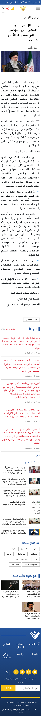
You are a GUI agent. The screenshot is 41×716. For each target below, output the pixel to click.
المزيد (37, 455)
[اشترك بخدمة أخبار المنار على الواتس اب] (28, 672)
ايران (35, 559)
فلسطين (24, 548)
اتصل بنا (16, 705)
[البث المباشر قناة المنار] (16, 672)
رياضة (20, 654)
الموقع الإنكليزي (32, 702)
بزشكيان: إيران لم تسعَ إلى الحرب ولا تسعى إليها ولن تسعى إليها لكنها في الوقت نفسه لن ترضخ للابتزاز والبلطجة (22, 413)
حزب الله (34, 554)
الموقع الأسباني (10, 702)
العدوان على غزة (22, 559)
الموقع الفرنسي (21, 702)
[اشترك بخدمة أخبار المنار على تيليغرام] (35, 672)
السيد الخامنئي (31, 319)
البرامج (6, 644)
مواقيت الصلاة (24, 705)
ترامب (9, 554)
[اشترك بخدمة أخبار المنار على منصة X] (22, 672)
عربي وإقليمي (32, 17)
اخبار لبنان (15, 564)
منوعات (34, 654)
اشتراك (8, 688)
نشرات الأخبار (20, 645)
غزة (13, 548)
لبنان (35, 548)
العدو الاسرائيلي (31, 564)
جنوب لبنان (21, 554)
